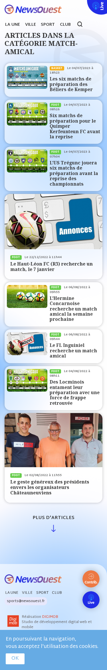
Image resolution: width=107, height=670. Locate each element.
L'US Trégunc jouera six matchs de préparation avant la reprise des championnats (74, 173)
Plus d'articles (53, 518)
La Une (12, 25)
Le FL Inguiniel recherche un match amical (73, 350)
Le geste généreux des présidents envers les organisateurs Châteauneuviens (49, 487)
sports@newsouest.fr (26, 601)
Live (85, 3)
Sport (48, 25)
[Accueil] (31, 9)
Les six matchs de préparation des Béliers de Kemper (71, 84)
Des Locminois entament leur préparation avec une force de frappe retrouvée (75, 392)
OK (15, 658)
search (83, 24)
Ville (30, 25)
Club (65, 25)
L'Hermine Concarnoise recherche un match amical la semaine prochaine (73, 309)
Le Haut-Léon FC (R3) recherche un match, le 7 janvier (51, 266)
